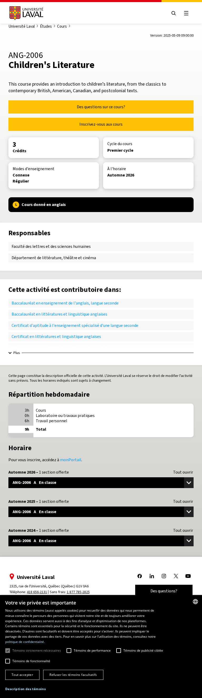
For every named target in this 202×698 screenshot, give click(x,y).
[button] (25, 689)
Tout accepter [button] (22, 674)
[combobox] (195, 601)
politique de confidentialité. (25, 642)
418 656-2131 (37, 591)
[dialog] (101, 646)
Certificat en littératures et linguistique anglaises (56, 336)
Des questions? (163, 591)
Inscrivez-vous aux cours (101, 124)
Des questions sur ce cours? (101, 107)
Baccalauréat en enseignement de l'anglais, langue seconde (65, 303)
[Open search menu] (173, 13)
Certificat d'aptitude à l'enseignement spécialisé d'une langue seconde (75, 325)
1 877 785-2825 (78, 591)
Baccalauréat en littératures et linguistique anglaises (59, 314)
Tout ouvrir (183, 472)
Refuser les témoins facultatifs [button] (73, 674)
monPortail (70, 460)
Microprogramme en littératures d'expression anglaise (61, 348)
